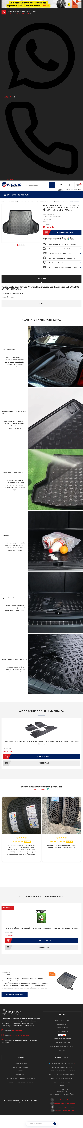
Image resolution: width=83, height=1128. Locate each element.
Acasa (4, 201)
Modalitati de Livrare (62, 1039)
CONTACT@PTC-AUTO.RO (19, 1035)
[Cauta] (52, 185)
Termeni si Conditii (62, 1043)
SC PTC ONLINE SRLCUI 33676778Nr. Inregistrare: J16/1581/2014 (62, 1091)
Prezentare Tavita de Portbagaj (62, 1075)
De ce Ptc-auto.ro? (62, 1082)
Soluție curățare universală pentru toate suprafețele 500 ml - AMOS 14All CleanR (41, 928)
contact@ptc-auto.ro (18, 13)
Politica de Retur (62, 1020)
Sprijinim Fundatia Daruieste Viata (21, 1078)
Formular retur (62, 1024)
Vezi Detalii (44, 763)
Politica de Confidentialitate (62, 1046)
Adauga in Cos (44, 756)
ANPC (62, 1086)
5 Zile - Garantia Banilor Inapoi (62, 1071)
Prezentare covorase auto (62, 1078)
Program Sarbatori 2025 (62, 1067)
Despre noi (21, 1071)
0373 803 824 (17, 1030)
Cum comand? (62, 1028)
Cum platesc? (62, 1031)
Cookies (62, 1050)
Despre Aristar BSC (14, 994)
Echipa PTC (20, 1075)
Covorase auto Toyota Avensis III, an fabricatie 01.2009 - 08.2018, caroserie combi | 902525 (41, 743)
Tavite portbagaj (13, 201)
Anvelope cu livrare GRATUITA (21, 1082)
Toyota (23, 201)
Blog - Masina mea (20, 1067)
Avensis (30, 201)
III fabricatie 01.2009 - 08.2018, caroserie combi (50, 201)
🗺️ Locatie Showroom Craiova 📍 (62, 1064)
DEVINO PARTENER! (21, 1064)
